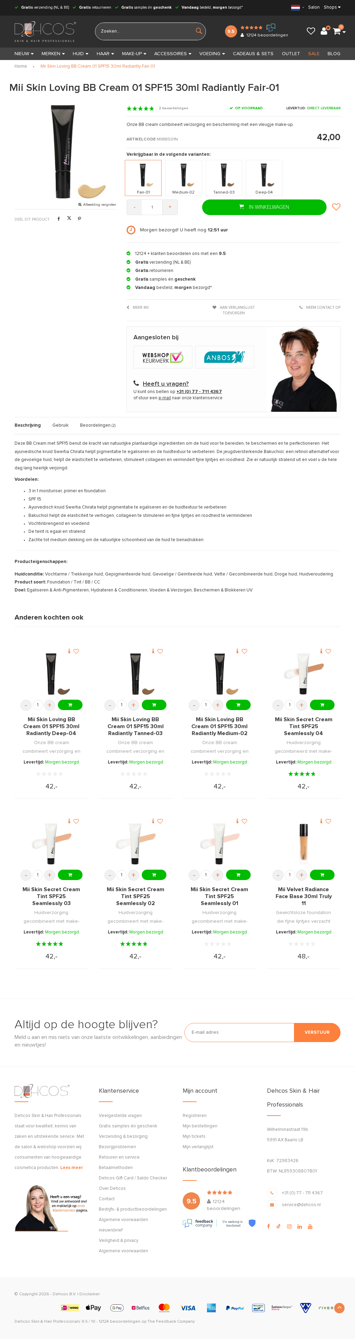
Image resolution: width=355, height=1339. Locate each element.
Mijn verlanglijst (198, 1147)
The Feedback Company (171, 1322)
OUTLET (291, 53)
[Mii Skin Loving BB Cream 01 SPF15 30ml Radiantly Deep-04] (51, 673)
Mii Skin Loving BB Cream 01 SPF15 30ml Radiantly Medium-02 (219, 726)
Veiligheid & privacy (118, 1240)
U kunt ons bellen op (177, 392)
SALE (314, 53)
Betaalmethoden (116, 1168)
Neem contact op (322, 307)
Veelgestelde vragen (120, 1116)
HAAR (103, 53)
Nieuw (22, 53)
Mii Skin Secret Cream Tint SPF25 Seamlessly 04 (303, 726)
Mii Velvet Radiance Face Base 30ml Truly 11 (304, 896)
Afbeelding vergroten (99, 204)
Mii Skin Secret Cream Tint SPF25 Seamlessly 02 (135, 896)
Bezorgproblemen (117, 1147)
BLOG (334, 53)
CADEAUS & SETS (253, 53)
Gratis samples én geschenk (128, 1126)
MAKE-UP (132, 53)
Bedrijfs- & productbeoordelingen (133, 1209)
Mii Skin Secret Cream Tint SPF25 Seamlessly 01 (219, 896)
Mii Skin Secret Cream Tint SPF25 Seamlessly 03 (51, 896)
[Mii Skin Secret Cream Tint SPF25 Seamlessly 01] (220, 843)
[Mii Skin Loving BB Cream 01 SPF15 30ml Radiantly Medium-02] (220, 673)
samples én (146, 7)
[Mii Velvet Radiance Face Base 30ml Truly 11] (304, 843)
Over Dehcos (112, 1188)
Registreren (195, 1116)
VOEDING (209, 53)
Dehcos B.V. (64, 1294)
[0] (336, 31)
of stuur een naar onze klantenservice (178, 398)
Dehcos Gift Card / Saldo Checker (133, 1178)
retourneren (95, 7)
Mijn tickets (194, 1136)
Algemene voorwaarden (123, 1251)
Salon (314, 7)
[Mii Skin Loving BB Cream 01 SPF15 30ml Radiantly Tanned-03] (135, 673)
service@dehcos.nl (301, 1205)
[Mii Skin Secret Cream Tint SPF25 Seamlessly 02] (135, 843)
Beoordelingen (97, 425)
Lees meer (71, 1168)
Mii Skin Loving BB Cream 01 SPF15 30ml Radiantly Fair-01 (98, 66)
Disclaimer (89, 1294)
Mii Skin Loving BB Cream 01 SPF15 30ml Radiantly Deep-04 (51, 726)
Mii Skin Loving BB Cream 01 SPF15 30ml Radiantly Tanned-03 (135, 726)
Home (21, 66)
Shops (330, 7)
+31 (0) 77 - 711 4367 (302, 1193)
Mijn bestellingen (200, 1126)
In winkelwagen (268, 207)
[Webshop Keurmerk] (164, 358)
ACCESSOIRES (170, 53)
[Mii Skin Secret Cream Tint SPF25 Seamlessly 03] (51, 843)
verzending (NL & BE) (45, 7)
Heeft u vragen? (166, 384)
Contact (107, 1199)
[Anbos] (225, 358)
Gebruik (60, 425)
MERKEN (51, 53)
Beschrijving (28, 425)
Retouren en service (119, 1157)
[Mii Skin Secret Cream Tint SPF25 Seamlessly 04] (304, 673)
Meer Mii (140, 307)
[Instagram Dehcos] (289, 1226)
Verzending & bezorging (123, 1136)
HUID (78, 53)
